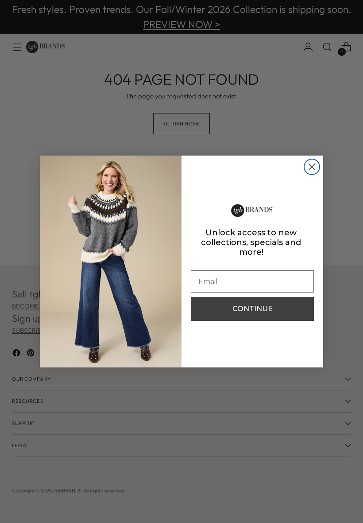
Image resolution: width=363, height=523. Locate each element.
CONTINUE (252, 308)
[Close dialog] (312, 167)
